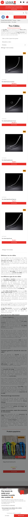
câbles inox (6, 262)
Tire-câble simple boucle (7, 238)
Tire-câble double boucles (7, 160)
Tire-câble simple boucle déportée (9, 199)
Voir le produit (14, 85)
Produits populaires (13, 431)
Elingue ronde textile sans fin (9, 462)
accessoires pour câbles (15, 33)
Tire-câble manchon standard (8, 81)
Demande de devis (20, 17)
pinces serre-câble (5, 304)
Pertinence (14, 45)
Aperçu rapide (25, 56)
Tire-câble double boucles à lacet (9, 121)
